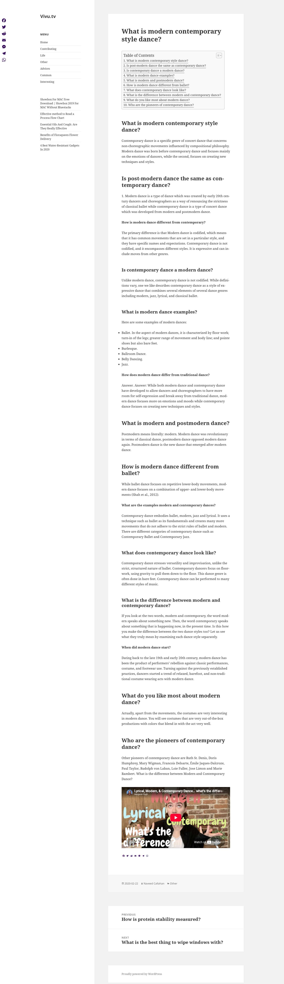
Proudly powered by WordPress (142, 974)
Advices (45, 68)
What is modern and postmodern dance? (155, 80)
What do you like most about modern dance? (158, 100)
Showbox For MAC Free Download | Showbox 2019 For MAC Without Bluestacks (59, 103)
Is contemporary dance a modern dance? (155, 70)
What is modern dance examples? (150, 75)
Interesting (47, 82)
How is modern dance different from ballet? (158, 85)
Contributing (48, 49)
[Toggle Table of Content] (217, 55)
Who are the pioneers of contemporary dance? (161, 105)
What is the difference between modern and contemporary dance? (174, 95)
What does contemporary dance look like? (156, 90)
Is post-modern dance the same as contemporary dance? (166, 65)
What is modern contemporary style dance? (157, 61)
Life (42, 55)
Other (44, 62)
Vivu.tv (48, 16)
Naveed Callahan (154, 883)
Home (44, 42)
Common (45, 75)
